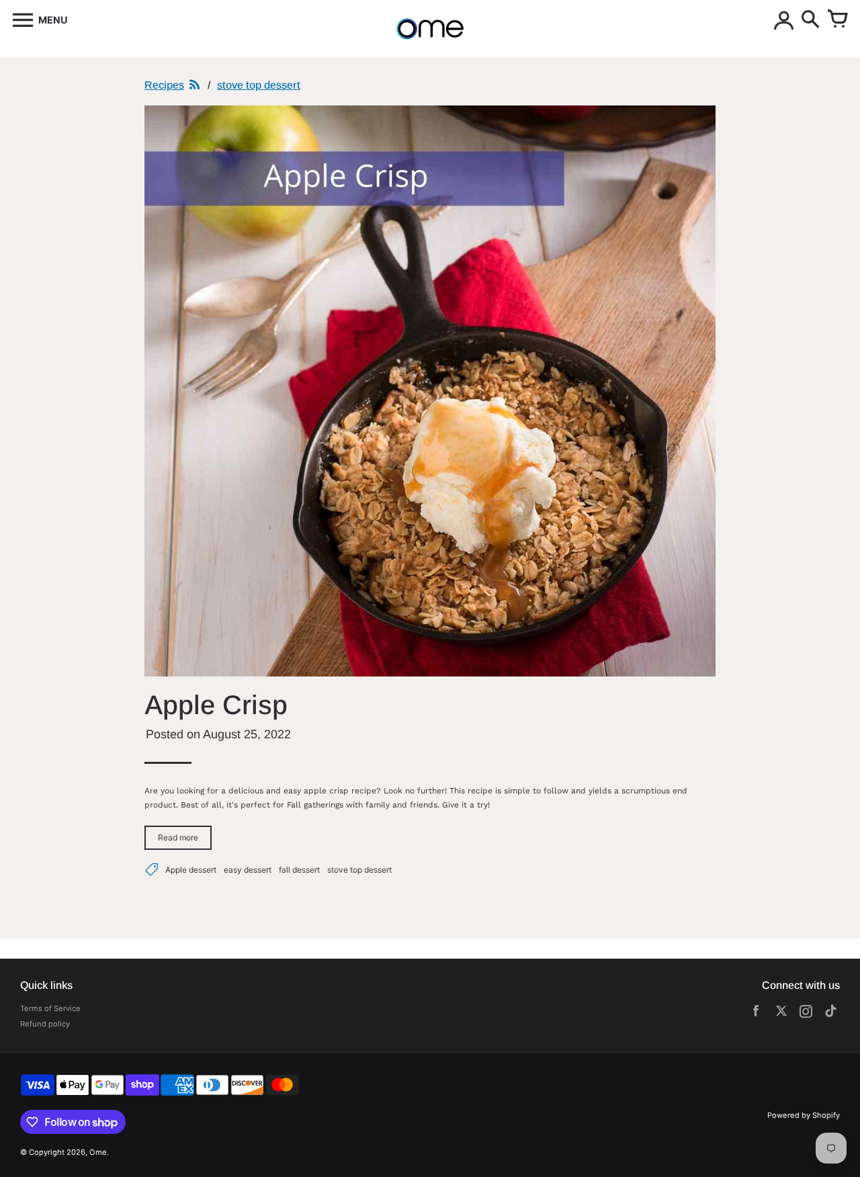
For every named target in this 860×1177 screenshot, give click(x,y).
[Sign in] (783, 20)
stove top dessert (359, 870)
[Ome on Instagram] (806, 1013)
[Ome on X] (781, 1013)
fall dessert (299, 870)
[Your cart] (837, 20)
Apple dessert (190, 870)
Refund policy (45, 1024)
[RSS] (194, 86)
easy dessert (247, 870)
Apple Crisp (216, 705)
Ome (98, 1152)
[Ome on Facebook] (756, 1013)
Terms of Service (50, 1008)
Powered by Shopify (803, 1115)
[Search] (810, 20)
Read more (178, 837)
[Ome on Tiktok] (831, 1013)
